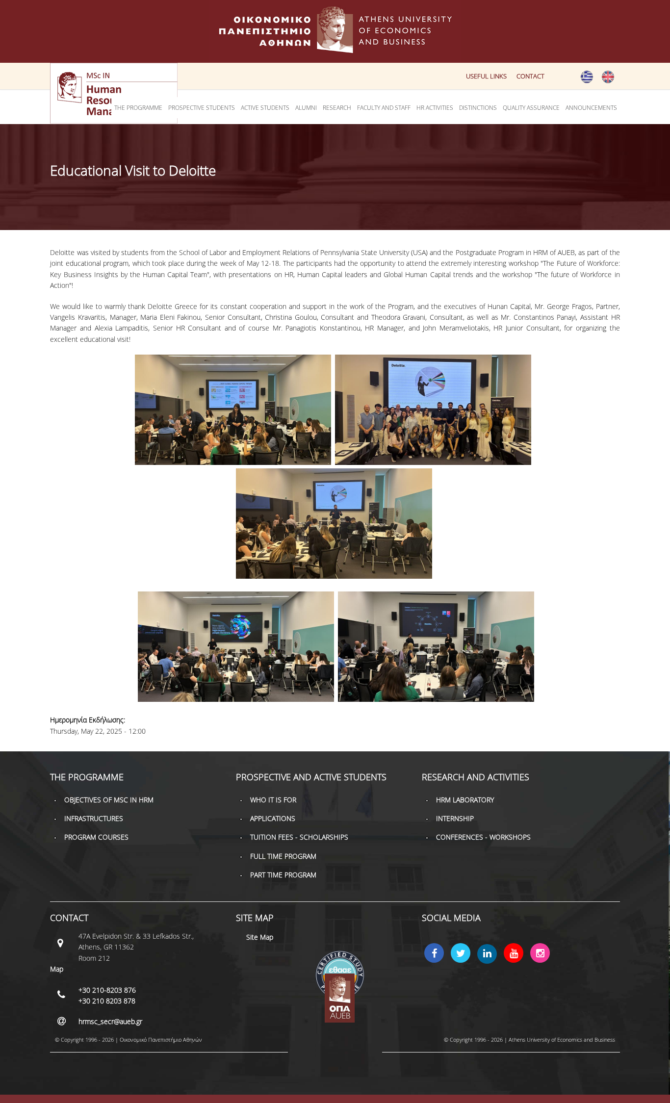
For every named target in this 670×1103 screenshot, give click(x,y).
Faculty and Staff (384, 107)
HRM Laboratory (465, 799)
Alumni (306, 107)
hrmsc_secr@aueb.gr (110, 1021)
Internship (455, 818)
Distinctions (478, 107)
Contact (530, 76)
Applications (272, 818)
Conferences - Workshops (483, 837)
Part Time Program (283, 874)
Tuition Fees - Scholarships (299, 837)
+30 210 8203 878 (106, 1000)
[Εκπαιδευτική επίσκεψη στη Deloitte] (587, 81)
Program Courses (96, 837)
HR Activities (434, 107)
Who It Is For (273, 799)
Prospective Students (201, 107)
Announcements (591, 107)
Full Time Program (283, 856)
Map (56, 969)
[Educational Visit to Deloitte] (608, 81)
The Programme (138, 107)
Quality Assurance (531, 107)
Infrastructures (93, 818)
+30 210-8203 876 (107, 990)
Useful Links (486, 76)
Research (337, 107)
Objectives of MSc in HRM (109, 799)
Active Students (265, 107)
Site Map (259, 937)
